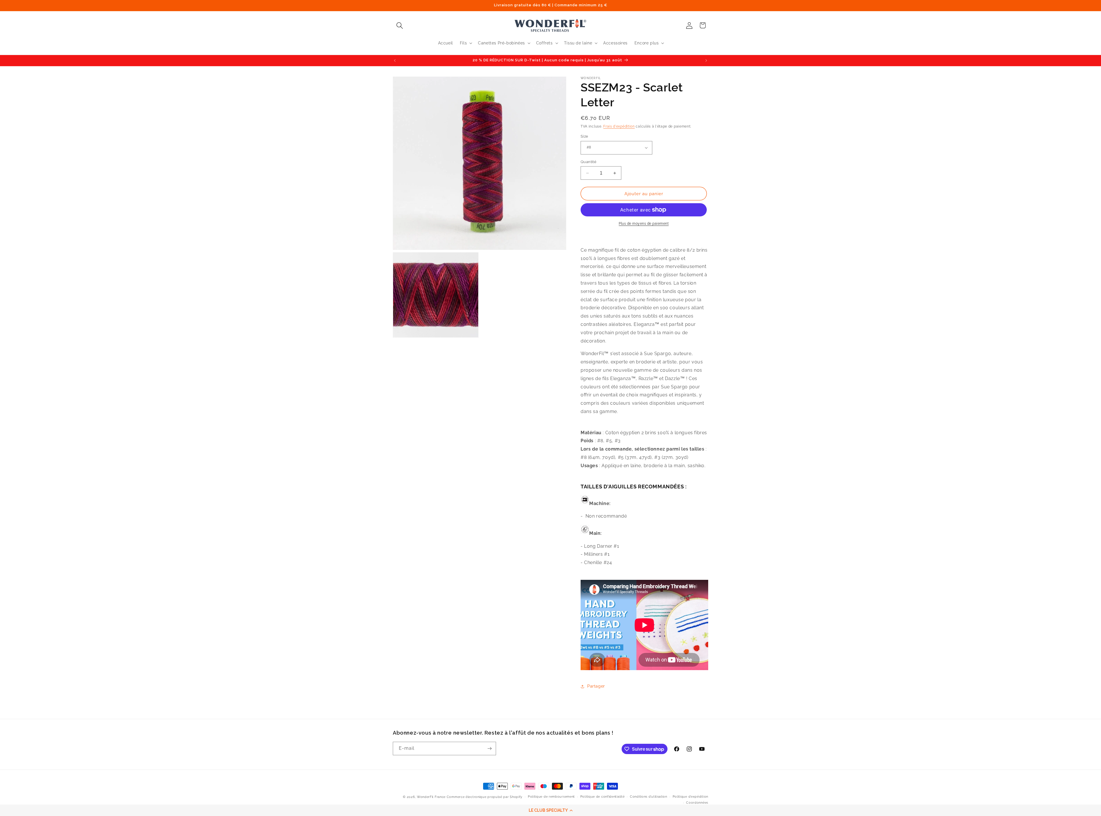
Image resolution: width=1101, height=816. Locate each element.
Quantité (588, 162)
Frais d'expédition (619, 126)
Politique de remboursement (551, 797)
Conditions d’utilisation (648, 797)
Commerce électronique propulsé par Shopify (484, 797)
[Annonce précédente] (395, 60)
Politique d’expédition (690, 797)
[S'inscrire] (489, 748)
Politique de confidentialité (602, 797)
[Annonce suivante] (706, 60)
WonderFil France (431, 797)
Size (584, 136)
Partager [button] (596, 686)
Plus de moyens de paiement (644, 224)
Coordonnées (697, 803)
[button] (550, 810)
